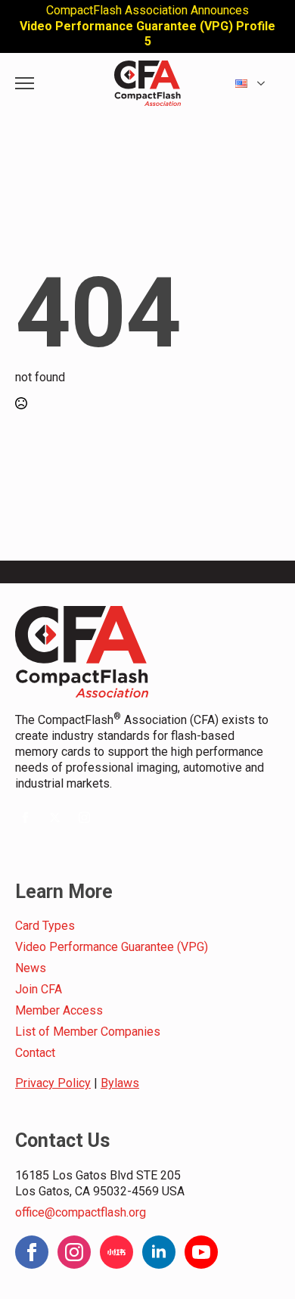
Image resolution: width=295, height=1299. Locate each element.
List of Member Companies (87, 1031)
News (30, 968)
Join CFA (38, 989)
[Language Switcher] (265, 83)
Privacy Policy (53, 1083)
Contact (35, 1053)
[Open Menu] (24, 83)
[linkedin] (158, 1252)
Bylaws (120, 1083)
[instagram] (84, 817)
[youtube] (201, 1252)
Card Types (45, 925)
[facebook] (25, 817)
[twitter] (55, 817)
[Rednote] (116, 1252)
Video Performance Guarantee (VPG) (111, 947)
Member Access (59, 1010)
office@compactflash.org (80, 1212)
